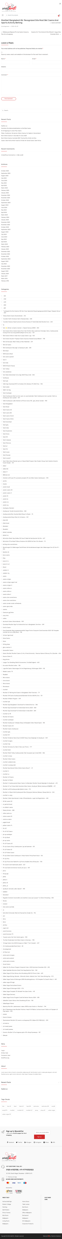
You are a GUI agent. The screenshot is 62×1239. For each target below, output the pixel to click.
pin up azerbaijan (7, 834)
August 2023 (4, 232)
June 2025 (4, 180)
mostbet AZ (20, 1110)
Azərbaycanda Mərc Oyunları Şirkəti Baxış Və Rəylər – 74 (18, 514)
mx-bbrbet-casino (8, 807)
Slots (4, 919)
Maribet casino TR (8, 671)
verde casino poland (8, 958)
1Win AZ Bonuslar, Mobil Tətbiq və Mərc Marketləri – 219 (18, 341)
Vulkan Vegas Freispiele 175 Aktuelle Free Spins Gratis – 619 (19, 991)
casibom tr (6, 570)
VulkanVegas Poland (8, 1003)
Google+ (29, 1142)
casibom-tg (6, 573)
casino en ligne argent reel (10, 582)
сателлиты (6, 1023)
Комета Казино (7, 1017)
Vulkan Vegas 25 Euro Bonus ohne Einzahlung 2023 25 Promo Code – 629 (23, 973)
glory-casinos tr (7, 647)
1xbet (15, 1106)
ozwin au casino (7, 819)
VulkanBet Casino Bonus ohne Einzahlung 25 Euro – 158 (18, 1000)
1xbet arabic (6, 387)
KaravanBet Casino (8, 650)
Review (5, 901)
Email (34, 59)
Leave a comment (56, 23)
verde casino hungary (8, 955)
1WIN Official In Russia (9, 366)
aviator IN (5, 496)
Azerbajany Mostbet (8, 508)
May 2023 (4, 239)
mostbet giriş (6, 732)
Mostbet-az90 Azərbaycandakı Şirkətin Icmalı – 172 (17, 789)
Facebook (11, 1142)
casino (4, 576)
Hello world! (20, 155)
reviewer (5, 904)
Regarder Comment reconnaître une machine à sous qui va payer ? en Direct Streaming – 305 (28, 898)
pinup (36, 1110)
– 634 (4, 302)
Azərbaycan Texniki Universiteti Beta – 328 (14, 511)
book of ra (5, 561)
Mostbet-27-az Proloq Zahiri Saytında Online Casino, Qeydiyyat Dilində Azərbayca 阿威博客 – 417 (29, 786)
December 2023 (5, 222)
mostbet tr (6, 771)
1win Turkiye (6, 369)
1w (3, 325)
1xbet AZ (21, 1106)
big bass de (6, 552)
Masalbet (5, 674)
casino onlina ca (7, 588)
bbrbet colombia (7, 532)
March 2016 (4, 278)
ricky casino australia (8, 907)
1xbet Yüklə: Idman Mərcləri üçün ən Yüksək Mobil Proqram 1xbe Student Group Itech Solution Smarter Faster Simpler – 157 (30, 462)
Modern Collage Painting (6, 1206)
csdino (4, 618)
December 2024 (5, 195)
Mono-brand (6, 683)
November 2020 (5, 268)
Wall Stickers (5, 1210)
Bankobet (5, 526)
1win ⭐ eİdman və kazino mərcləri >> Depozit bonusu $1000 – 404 (21, 328)
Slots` (4, 922)
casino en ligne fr (7, 585)
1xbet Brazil (6, 407)
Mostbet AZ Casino (8, 717)
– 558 (4, 299)
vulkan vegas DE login (9, 982)
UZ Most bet (6, 952)
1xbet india (6, 428)
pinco (4, 870)
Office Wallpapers (27, 1212)
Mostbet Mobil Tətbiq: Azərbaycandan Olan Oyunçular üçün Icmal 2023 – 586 (24, 753)
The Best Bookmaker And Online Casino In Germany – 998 (18, 940)
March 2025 (4, 188)
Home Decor (25, 1201)
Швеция (5, 1035)
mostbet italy (6, 744)
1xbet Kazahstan (7, 431)
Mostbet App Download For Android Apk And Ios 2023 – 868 (19, 707)
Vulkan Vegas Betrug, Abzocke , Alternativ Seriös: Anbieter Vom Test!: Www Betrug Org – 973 (28, 976)
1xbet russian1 (6, 458)
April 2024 (4, 212)
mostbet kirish (7, 750)
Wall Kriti (12, 1236)
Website (3, 67)
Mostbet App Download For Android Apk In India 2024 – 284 (19, 710)
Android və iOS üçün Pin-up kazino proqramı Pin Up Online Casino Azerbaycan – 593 (25, 478)
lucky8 (53, 1106)
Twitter (20, 1142)
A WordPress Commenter (8, 155)
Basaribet (5, 529)
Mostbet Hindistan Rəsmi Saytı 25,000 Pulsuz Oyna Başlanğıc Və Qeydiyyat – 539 (25, 738)
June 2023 (4, 237)
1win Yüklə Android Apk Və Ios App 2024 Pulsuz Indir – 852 (19, 375)
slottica (5, 925)
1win (3, 1106)
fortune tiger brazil (8, 635)
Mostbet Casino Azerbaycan (10, 729)
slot (4, 916)
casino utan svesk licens (9, 600)
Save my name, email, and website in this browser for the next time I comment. (24, 54)
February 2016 (5, 281)
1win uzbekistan (7, 372)
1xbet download (7, 422)
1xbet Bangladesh (8, 404)
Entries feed (4, 1053)
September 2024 (5, 202)
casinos (5, 609)
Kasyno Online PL (7, 656)
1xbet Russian (6, 455)
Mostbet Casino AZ (8, 726)
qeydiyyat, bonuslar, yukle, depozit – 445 (14, 889)
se (3, 910)
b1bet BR (5, 520)
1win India (5, 363)
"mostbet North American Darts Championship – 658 (17, 319)
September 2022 (5, 259)
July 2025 (4, 178)
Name (3, 59)
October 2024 (5, 200)
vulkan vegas (51, 1110)
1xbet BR (28, 1106)
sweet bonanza (7, 931)
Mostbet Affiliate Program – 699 (12, 698)
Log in (3, 1050)
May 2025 (4, 183)
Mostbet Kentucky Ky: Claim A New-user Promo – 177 (17, 747)
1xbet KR (5, 437)
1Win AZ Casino (7, 344)
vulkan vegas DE (6, 1114)
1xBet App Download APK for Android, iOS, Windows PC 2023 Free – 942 (23, 384)
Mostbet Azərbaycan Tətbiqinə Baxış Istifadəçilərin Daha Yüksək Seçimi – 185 (24, 723)
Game (4, 641)
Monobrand (6, 686)
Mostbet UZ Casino (8, 777)
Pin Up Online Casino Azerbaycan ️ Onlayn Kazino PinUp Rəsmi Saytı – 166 (23, 855)
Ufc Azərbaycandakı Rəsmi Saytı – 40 (13, 946)
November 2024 (5, 197)
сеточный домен (7, 1026)
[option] (31, 1088)
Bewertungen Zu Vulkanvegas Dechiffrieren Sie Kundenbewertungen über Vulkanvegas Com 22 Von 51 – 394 (31, 548)
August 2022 (4, 261)
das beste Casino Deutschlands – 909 (13, 621)
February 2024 (5, 217)
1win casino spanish (8, 356)
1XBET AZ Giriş (7, 390)
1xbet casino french (8, 416)
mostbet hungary (7, 741)
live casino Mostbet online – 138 (11, 665)
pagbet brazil (6, 822)
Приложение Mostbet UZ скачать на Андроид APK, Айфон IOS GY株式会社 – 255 (25, 1020)
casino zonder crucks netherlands (12, 603)
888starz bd (6, 475)
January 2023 (5, 249)
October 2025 (5, 171)
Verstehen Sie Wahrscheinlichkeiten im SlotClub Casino (16, 128)
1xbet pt (5, 446)
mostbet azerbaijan (8, 720)
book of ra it (6, 564)
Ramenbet (6, 895)
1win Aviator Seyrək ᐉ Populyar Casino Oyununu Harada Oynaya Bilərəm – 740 (24, 338)
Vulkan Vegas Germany (9, 994)
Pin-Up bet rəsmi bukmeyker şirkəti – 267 (14, 864)
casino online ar (7, 591)
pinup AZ (43, 1110)
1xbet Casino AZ (7, 410)
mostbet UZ (29, 1110)
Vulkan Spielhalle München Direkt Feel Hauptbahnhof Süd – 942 (20, 970)
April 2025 (4, 185)
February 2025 (5, 190)
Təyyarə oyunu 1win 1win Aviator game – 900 (15, 937)
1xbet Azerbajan (7, 393)
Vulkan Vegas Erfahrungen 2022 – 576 (13, 988)
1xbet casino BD (7, 413)
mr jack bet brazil (7, 804)
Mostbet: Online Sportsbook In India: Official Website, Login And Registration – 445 (25, 798)
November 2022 (5, 254)
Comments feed (5, 1055)
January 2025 (5, 193)
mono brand (6, 680)
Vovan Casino (6, 964)
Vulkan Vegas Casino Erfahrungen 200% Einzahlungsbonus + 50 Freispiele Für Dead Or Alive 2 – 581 (30, 979)
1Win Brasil (5, 351)
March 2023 (4, 244)
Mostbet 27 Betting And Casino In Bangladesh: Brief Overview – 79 (21, 692)
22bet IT (5, 472)
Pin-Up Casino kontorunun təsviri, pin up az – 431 (16, 867)
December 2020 (5, 266)
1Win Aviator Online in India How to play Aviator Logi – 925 (19, 335)
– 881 (4, 308)
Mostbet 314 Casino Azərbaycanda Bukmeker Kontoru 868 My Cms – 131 (22, 695)
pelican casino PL (7, 825)
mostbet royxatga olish (9, 765)
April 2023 (4, 241)
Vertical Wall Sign (7, 1201)
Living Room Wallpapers (5, 1222)
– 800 (4, 305)
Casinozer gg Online (8, 612)
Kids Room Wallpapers (5, 1217)
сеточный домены (8, 1029)
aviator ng (5, 505)
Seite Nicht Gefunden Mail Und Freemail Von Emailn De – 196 (19, 913)
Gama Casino (6, 638)
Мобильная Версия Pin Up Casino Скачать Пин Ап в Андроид (15, 33)
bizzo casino (6, 555)
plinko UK (5, 882)
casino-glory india (7, 606)
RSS (54, 1142)
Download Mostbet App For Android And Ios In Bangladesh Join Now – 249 (23, 624)
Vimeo (47, 1142)
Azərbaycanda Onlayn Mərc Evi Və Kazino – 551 (15, 517)
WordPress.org (5, 1058)
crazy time (6, 615)
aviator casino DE (7, 490)
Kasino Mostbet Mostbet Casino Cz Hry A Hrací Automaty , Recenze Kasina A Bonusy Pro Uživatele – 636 (32, 653)
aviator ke (5, 499)
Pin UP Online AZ (7, 849)
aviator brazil (6, 487)
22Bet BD (5, 469)
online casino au (7, 813)
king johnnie (6, 659)
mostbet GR (6, 735)
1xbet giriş (5, 425)
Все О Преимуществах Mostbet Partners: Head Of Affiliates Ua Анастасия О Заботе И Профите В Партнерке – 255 (30, 1010)
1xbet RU (5, 449)
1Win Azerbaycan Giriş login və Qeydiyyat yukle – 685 (17, 348)
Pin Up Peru (6, 858)
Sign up (39, 1137)
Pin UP (5, 828)
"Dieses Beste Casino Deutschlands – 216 (14, 316)
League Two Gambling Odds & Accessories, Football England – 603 (21, 662)
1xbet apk (5, 381)
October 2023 (5, 227)
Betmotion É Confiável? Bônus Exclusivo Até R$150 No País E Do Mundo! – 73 (24, 541)
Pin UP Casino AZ (8, 843)
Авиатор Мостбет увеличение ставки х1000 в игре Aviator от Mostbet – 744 (24, 1006)
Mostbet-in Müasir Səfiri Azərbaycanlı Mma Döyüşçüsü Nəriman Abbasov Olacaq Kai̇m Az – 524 (28, 792)
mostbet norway (7, 756)
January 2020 (5, 273)
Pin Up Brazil (6, 837)
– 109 (4, 296)
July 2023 (4, 234)
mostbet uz (6, 774)
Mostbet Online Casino (9, 759)
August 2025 (4, 175)
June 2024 (4, 207)
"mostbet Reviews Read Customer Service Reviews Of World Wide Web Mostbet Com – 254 (28, 322)
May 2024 (4, 210)
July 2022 (4, 264)
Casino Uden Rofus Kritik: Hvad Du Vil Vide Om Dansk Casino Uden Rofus (21, 140)
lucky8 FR (4, 1110)
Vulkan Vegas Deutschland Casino (12, 985)
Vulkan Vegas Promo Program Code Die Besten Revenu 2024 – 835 (21, 997)
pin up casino (6, 840)
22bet (4, 466)
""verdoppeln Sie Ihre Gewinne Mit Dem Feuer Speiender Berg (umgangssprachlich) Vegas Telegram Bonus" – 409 (32, 312)
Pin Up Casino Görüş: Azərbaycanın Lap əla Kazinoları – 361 (19, 846)
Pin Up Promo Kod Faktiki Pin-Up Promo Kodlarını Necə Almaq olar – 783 (22, 861)
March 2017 (4, 276)
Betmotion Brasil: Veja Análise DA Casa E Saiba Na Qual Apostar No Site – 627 (24, 538)
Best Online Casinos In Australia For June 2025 (14, 135)
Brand (4, 567)
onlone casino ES (7, 816)
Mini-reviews (6, 677)
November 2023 (5, 224)
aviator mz (6, 502)
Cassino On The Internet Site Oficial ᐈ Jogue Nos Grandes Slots (46, 33)
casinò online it (7, 594)
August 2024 (4, 205)
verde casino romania (8, 961)
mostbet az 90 (7, 713)
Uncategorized (5, 26)
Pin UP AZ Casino (8, 831)
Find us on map (12, 1177)
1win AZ (9, 1106)
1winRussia (6, 378)
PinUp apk (5, 873)
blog (4, 558)
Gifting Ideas (6, 644)
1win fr (4, 360)
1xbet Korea (6, 434)
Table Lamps (25, 1204)
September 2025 (5, 173)
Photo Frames (6, 1212)
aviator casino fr (7, 493)
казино (5, 1014)
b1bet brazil (6, 523)
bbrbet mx (6, 535)
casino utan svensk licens (10, 597)
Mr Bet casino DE (7, 801)
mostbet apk (6, 701)
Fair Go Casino (7, 627)
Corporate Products (27, 1223)
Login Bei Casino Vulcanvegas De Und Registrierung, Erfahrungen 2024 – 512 (24, 668)
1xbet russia (6, 452)
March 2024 (4, 215)
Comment (4, 75)
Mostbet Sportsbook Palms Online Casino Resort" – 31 (18, 768)
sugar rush (6, 928)
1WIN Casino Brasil (8, 354)
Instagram (38, 1142)
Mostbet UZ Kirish (8, 780)
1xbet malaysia (7, 440)
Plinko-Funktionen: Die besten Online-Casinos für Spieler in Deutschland (20, 133)
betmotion (36, 1106)
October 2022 (5, 256)
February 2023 (5, 246)
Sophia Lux (4, 126)
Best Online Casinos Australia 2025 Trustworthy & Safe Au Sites (18, 138)
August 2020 (4, 271)
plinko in (5, 879)
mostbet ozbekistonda (9, 762)
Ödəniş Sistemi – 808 (8, 810)
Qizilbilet (5, 892)
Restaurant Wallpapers (25, 1217)
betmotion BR (45, 1106)
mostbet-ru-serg (7, 795)
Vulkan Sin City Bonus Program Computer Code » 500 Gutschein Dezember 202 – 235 (26, 967)
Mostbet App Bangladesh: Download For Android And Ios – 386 (20, 704)
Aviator (5, 484)
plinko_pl (5, 885)
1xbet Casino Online (8, 419)
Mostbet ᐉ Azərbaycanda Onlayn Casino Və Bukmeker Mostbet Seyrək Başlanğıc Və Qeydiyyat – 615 (30, 783)
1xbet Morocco (7, 443)
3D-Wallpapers (26, 1221)
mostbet (5, 689)
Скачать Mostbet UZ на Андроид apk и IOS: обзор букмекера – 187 (22, 1032)
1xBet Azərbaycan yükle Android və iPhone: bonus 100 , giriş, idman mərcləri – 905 (25, 401)
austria (5, 481)
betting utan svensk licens (10, 544)
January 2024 (5, 220)
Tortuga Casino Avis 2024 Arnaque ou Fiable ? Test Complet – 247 (21, 943)
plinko (4, 876)
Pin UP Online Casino (8, 852)
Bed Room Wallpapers (25, 1208)
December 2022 (5, 251)
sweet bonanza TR (8, 934)
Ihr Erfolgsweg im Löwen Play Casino (11, 130)
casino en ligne (7, 579)
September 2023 (5, 229)
